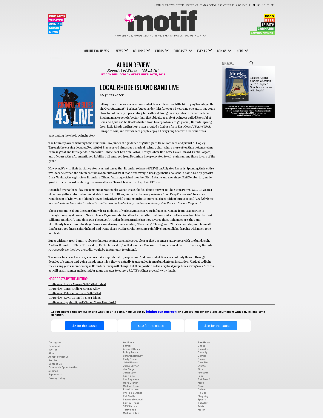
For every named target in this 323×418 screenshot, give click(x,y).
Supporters (55, 374)
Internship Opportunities (63, 367)
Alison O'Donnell (132, 349)
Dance (201, 359)
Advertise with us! (58, 357)
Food (269, 16)
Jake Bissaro (130, 363)
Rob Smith (129, 396)
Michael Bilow (131, 413)
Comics (222, 51)
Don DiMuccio (115, 74)
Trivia (201, 406)
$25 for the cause (217, 326)
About (52, 353)
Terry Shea (129, 410)
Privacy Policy (56, 378)
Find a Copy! (208, 5)
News (53, 32)
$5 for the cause (85, 326)
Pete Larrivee (131, 389)
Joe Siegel (129, 369)
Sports (202, 400)
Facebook (250, 5)
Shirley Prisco (131, 403)
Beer (269, 20)
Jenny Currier (131, 366)
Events (202, 51)
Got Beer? (204, 379)
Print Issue (226, 5)
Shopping (203, 396)
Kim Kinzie (129, 376)
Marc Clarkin (130, 383)
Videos (159, 51)
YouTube (268, 5)
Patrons (192, 5)
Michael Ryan (131, 386)
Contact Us (55, 364)
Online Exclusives (96, 51)
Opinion (55, 24)
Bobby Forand (131, 352)
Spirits (268, 24)
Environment (262, 32)
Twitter (254, 5)
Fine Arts (57, 16)
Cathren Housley (133, 356)
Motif (161, 22)
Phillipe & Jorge (132, 393)
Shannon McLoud (133, 400)
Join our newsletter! (169, 5)
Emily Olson (129, 359)
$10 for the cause (151, 326)
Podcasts (180, 51)
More (239, 51)
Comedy (202, 352)
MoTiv (201, 410)
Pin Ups (202, 393)
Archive (241, 5)
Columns (139, 51)
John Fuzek (129, 373)
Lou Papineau (131, 379)
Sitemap (53, 371)
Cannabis (266, 28)
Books (201, 346)
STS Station (130, 406)
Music (54, 28)
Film (200, 369)
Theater (56, 20)
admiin (126, 346)
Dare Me (203, 363)
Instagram (259, 5)
